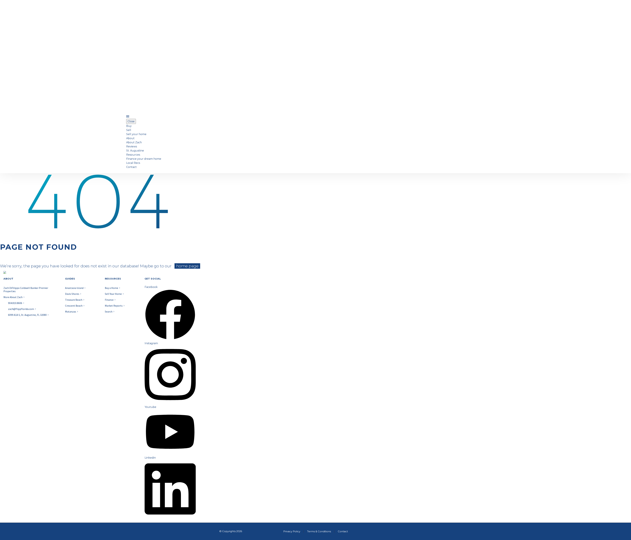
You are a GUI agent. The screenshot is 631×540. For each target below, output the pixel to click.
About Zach (134, 142)
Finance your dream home (143, 158)
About (130, 138)
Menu (127, 116)
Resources (133, 154)
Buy (129, 126)
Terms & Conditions (319, 531)
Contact (131, 167)
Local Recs (133, 162)
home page (187, 266)
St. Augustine (135, 150)
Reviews (131, 146)
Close (131, 121)
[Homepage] (64, 141)
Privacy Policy (291, 531)
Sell (128, 130)
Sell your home (136, 134)
